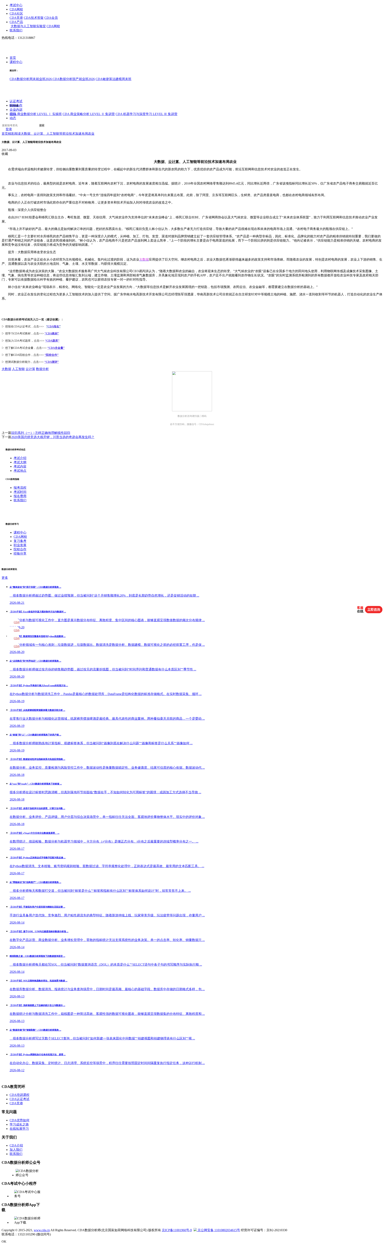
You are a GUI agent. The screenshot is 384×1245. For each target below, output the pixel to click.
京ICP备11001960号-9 (177, 1230)
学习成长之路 (19, 1124)
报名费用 (20, 496)
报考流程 (20, 487)
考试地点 (20, 470)
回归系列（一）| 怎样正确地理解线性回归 (40, 432)
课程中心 (16, 62)
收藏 (5, 153)
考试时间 (20, 492)
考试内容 (20, 466)
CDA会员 (51, 17)
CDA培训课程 (19, 1095)
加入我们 (16, 1149)
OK (4, 1241)
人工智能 (18, 369)
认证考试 (16, 101)
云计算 (173, 162)
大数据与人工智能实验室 (28, 26)
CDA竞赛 (16, 17)
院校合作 (16, 105)
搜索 (41, 125)
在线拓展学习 (19, 1128)
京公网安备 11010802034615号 (218, 1230)
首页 (13, 58)
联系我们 (16, 30)
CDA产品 (16, 22)
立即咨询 (373, 609)
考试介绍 (20, 458)
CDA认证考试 (19, 1099)
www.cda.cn (42, 1230)
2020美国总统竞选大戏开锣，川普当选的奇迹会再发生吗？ (52, 437)
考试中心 (16, 5)
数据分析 (42, 369)
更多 (5, 577)
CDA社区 (16, 13)
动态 (13, 118)
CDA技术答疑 (34, 17)
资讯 (13, 114)
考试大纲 (20, 462)
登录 (9, 129)
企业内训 (16, 109)
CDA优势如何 (19, 1120)
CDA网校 (16, 9)
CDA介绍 (16, 1145)
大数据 (6, 369)
